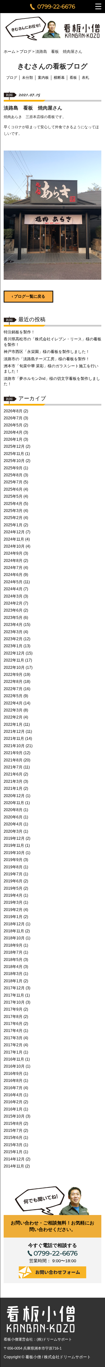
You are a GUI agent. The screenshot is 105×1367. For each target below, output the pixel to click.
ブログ (11, 77)
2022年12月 (14, 653)
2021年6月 (13, 774)
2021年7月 (13, 767)
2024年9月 (13, 553)
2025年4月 (13, 504)
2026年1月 (13, 439)
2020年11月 (14, 803)
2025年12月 (14, 446)
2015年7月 (13, 1130)
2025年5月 (13, 496)
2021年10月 (14, 746)
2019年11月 (14, 845)
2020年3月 (13, 831)
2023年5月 (13, 618)
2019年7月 (13, 874)
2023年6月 (13, 610)
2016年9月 (13, 1073)
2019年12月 (14, 838)
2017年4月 (13, 1031)
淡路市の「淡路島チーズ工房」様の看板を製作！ (47, 359)
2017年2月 (13, 1045)
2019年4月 (13, 895)
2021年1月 (13, 788)
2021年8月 (13, 760)
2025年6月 (13, 489)
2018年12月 (14, 924)
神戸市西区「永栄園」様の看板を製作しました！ (47, 352)
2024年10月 (14, 546)
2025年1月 (13, 525)
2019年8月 (13, 867)
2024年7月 (13, 568)
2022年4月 (13, 703)
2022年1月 (13, 724)
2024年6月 (13, 575)
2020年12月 (14, 796)
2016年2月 (13, 1102)
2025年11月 (14, 454)
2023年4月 (13, 625)
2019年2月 (13, 910)
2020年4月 (13, 824)
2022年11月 (14, 660)
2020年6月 (13, 817)
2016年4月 (13, 1095)
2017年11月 (14, 995)
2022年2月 (13, 717)
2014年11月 (14, 1166)
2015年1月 (13, 1152)
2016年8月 (13, 1081)
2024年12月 (14, 532)
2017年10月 (14, 1002)
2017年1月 (13, 1052)
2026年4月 (13, 432)
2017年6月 (13, 1024)
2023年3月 (13, 632)
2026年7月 (13, 418)
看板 (73, 77)
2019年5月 (13, 888)
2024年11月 (14, 539)
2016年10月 (14, 1066)
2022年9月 (13, 674)
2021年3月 (13, 781)
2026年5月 (13, 425)
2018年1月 (13, 981)
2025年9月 (13, 468)
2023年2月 (13, 639)
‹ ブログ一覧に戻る (28, 296)
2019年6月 (13, 881)
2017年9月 (13, 1009)
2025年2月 (13, 518)
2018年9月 (13, 945)
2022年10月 (14, 667)
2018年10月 (14, 938)
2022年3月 (13, 710)
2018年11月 (14, 931)
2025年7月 (13, 482)
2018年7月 (13, 952)
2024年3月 (13, 596)
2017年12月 (14, 988)
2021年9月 (13, 753)
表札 (85, 77)
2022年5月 (13, 696)
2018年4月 (13, 967)
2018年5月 (13, 960)
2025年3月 (13, 511)
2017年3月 (13, 1038)
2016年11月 (14, 1059)
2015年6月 (13, 1137)
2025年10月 (14, 461)
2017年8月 (13, 1017)
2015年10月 (14, 1116)
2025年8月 (13, 475)
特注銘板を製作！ (19, 332)
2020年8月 (13, 810)
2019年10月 (14, 853)
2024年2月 (13, 603)
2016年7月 (13, 1088)
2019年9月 (13, 860)
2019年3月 (13, 902)
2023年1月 (13, 646)
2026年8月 (13, 411)
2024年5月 (13, 582)
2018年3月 (13, 974)
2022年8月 (13, 682)
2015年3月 (13, 1145)
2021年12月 (14, 731)
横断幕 (59, 77)
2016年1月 (13, 1109)
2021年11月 (14, 738)
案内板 (43, 77)
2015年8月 (13, 1123)
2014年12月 (14, 1159)
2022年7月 (13, 689)
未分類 (27, 77)
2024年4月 (13, 589)
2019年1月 (13, 917)
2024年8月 (13, 561)
